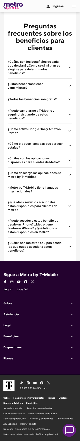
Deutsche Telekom (13, 403)
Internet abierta (28, 424)
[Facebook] (25, 281)
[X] (32, 281)
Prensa (51, 397)
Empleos (63, 397)
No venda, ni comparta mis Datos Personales (26, 429)
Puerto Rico (32, 403)
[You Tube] (18, 281)
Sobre (6, 397)
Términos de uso (65, 418)
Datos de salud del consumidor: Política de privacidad (30, 434)
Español (22, 289)
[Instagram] (12, 281)
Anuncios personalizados (39, 408)
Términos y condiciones (41, 418)
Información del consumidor (42, 413)
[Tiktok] (5, 281)
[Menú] (74, 6)
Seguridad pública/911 (14, 418)
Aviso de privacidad (13, 408)
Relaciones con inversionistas (29, 397)
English (8, 289)
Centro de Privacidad (14, 413)
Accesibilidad (10, 424)
